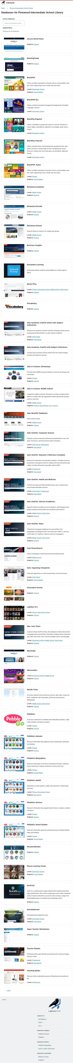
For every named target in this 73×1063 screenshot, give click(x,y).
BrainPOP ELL (33, 100)
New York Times (33, 626)
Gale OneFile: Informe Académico (41, 502)
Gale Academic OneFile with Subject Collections (47, 347)
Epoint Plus (32, 284)
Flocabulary (32, 303)
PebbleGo (31, 714)
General (36, 44)
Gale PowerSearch (34, 548)
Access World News (35, 39)
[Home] (54, 1005)
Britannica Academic (35, 187)
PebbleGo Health (34, 780)
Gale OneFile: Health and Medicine (41, 479)
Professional (45, 444)
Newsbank (31, 651)
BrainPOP (31, 78)
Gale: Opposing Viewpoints (38, 568)
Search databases (9, 19)
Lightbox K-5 (32, 607)
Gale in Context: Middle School (40, 389)
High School (64, 289)
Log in (8, 990)
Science (55, 405)
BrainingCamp (33, 58)
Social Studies (38, 92)
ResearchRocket (34, 847)
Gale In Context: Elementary (38, 367)
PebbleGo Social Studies (37, 825)
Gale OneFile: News (35, 524)
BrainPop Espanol (34, 119)
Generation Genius (35, 588)
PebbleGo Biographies (36, 758)
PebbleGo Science (34, 802)
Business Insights (34, 245)
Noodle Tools (32, 690)
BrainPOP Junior (34, 165)
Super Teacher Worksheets (38, 929)
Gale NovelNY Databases (37, 413)
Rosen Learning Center (36, 866)
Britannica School (34, 226)
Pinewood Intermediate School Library (21, 8)
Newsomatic (32, 670)
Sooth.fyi (30, 885)
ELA (50, 405)
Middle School (36, 192)
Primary (34, 176)
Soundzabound (33, 909)
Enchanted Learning (35, 265)
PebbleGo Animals (34, 736)
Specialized (37, 339)
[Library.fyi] (3, 3)
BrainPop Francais (34, 141)
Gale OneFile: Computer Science (40, 433)
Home (3, 8)
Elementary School (38, 89)
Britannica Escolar (34, 206)
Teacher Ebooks (33, 948)
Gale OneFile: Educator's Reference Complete (46, 455)
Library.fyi (10, 3)
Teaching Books (33, 971)
